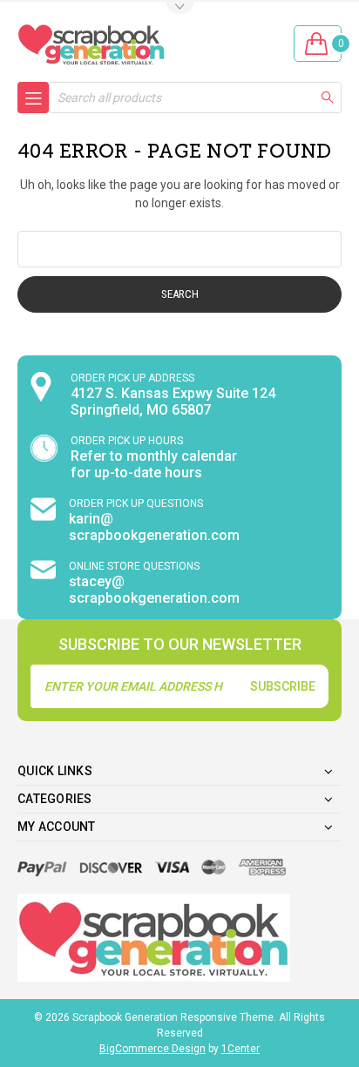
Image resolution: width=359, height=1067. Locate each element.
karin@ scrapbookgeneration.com (154, 527)
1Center (240, 1049)
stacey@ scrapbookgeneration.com (154, 589)
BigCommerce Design (152, 1049)
